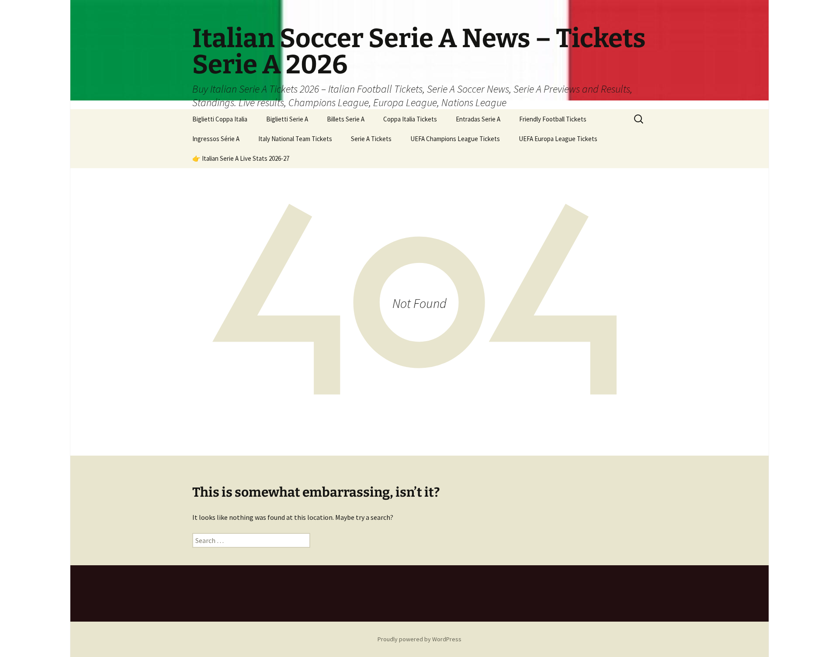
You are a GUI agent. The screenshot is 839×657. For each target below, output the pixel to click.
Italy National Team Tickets (295, 139)
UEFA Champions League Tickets (455, 139)
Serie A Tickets (371, 139)
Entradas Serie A (478, 119)
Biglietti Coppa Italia (219, 119)
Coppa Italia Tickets (410, 119)
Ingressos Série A (215, 139)
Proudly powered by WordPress (419, 639)
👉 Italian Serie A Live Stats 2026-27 (240, 158)
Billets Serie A (345, 119)
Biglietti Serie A (287, 119)
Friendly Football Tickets (552, 119)
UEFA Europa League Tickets (558, 139)
